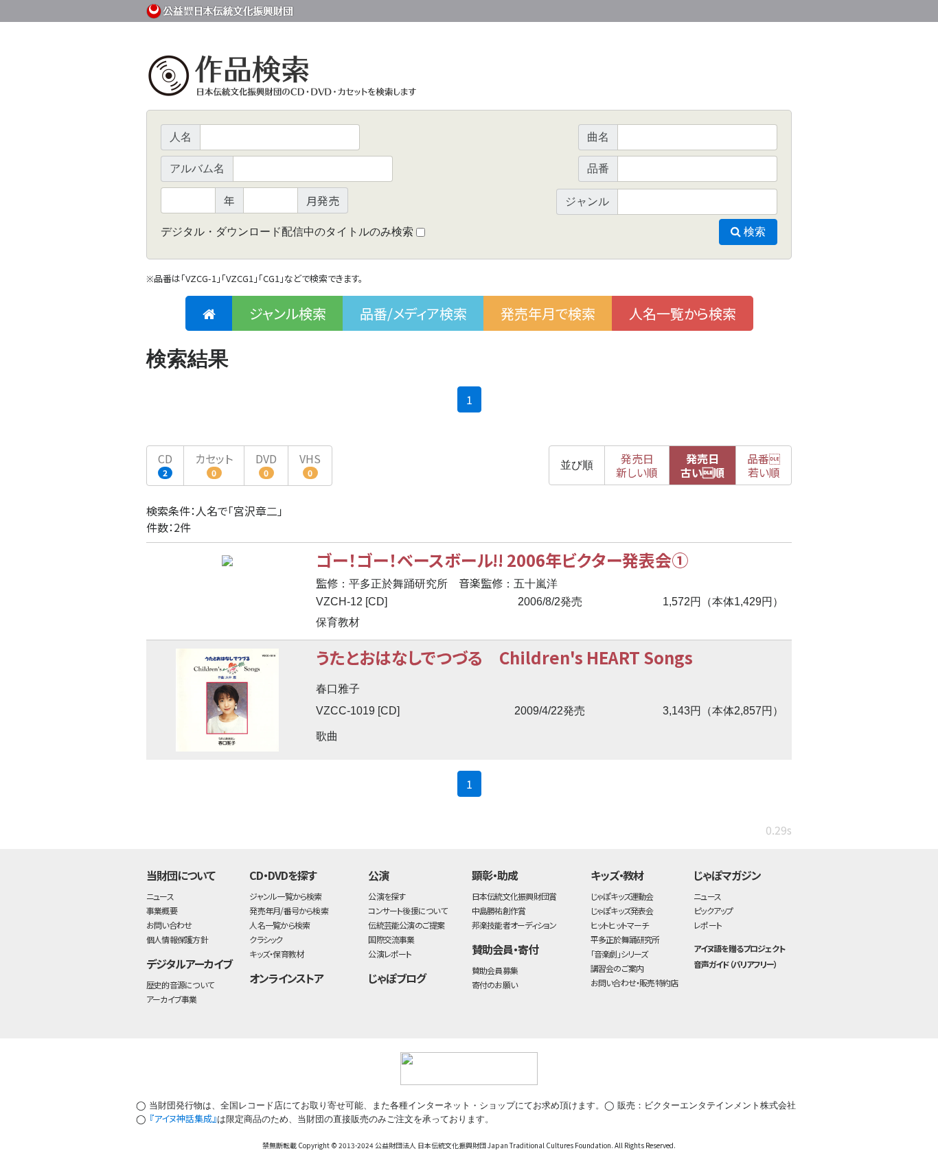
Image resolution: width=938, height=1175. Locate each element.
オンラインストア (286, 978)
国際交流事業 (391, 939)
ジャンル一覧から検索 (285, 896)
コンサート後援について (407, 910)
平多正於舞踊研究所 (625, 939)
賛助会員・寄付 (505, 949)
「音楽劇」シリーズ (619, 953)
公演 (378, 875)
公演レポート (389, 953)
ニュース (160, 896)
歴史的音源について (180, 984)
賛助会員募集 (495, 970)
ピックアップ (713, 910)
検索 (753, 231)
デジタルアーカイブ (189, 963)
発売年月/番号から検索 (288, 910)
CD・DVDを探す (283, 875)
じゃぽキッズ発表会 (622, 910)
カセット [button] (214, 464)
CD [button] (165, 464)
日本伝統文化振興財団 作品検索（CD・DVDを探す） (469, 78)
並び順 (576, 465)
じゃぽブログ (397, 978)
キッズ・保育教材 (276, 953)
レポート (708, 925)
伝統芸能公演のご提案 (406, 925)
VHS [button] (310, 464)
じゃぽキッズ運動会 (622, 896)
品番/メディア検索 (413, 313)
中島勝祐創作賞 (499, 910)
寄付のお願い (494, 984)
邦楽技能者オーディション (514, 925)
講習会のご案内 (617, 968)
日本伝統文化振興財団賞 (514, 896)
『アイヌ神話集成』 (183, 1118)
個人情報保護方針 (177, 939)
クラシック (265, 939)
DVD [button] (266, 464)
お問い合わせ (754, 8)
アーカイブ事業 (171, 999)
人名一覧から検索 (682, 313)
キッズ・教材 (617, 875)
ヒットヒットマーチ (620, 925)
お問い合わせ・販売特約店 (634, 982)
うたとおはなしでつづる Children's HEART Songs (504, 657)
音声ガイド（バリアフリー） (735, 964)
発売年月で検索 (548, 313)
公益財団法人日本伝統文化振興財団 (220, 9)
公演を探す (386, 896)
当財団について (180, 875)
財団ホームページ (630, 8)
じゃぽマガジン (727, 875)
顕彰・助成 (495, 875)
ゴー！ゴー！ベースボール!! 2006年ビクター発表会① (502, 560)
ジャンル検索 (287, 313)
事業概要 (685, 8)
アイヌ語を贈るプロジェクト (739, 948)
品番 (763, 465)
